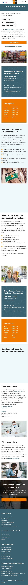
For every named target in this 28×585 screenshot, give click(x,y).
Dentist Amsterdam (10, 13)
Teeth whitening (5, 537)
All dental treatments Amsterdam (9, 526)
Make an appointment (6, 549)
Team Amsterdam (6, 554)
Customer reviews (6, 556)
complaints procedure (13, 458)
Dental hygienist (5, 518)
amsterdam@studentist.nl (13, 91)
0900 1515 (6, 89)
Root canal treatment (6, 524)
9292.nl (12, 253)
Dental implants (5, 534)
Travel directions (5, 553)
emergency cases (18, 391)
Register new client (6, 551)
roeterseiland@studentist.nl (14, 311)
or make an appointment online (13, 46)
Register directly (14, 42)
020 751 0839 (10, 85)
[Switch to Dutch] (3, 2)
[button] (23, 2)
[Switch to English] (6, 2)
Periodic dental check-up (7, 517)
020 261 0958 (10, 305)
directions (19, 142)
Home (2, 13)
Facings (3, 539)
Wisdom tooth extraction (7, 522)
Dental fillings (4, 520)
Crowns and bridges (6, 536)
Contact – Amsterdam (7, 558)
